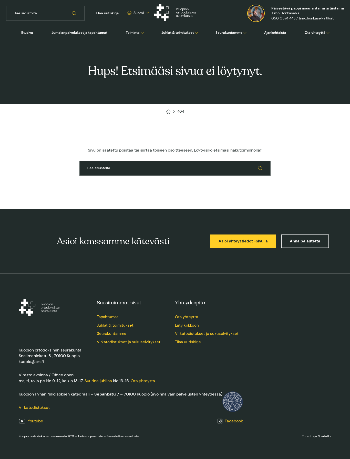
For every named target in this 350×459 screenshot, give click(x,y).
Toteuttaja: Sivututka (316, 436)
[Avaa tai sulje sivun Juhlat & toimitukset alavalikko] (196, 32)
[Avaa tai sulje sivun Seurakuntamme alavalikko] (245, 32)
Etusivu (27, 32)
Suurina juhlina (98, 380)
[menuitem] (27, 33)
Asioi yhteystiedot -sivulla (243, 241)
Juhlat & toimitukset (177, 32)
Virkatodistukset (34, 407)
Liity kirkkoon (187, 325)
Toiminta (133, 32)
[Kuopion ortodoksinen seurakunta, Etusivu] (175, 13)
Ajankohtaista (275, 32)
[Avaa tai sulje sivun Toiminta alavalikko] (142, 32)
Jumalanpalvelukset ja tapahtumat (79, 32)
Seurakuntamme (228, 32)
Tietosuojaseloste (90, 436)
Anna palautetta (305, 241)
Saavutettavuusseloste (123, 436)
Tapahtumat (107, 316)
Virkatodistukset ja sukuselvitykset (128, 342)
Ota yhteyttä (315, 32)
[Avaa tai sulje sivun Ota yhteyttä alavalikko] (328, 32)
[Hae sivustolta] (74, 13)
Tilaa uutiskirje (107, 13)
